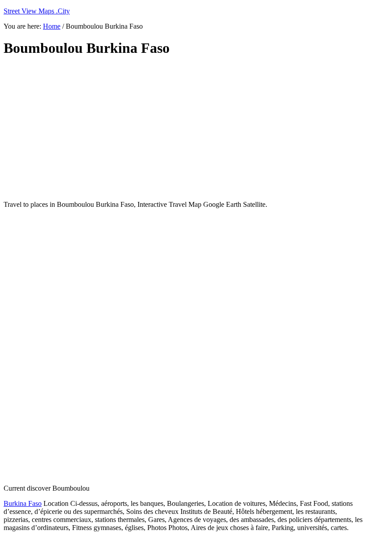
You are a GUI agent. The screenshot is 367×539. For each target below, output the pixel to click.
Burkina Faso (23, 503)
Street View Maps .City (37, 11)
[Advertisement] (183, 129)
